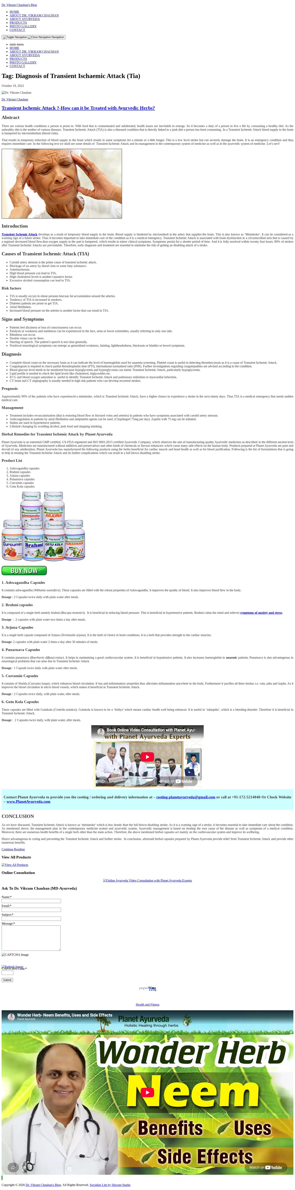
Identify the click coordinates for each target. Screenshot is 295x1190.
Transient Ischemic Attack (19, 234)
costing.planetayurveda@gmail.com (185, 797)
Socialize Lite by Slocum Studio (110, 1185)
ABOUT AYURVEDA (25, 19)
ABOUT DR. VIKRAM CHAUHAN (34, 15)
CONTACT (17, 30)
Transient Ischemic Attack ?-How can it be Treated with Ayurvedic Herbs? (78, 108)
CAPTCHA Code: (14, 968)
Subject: (7, 914)
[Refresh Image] (12, 966)
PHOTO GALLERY (23, 26)
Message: (8, 923)
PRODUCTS (18, 22)
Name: (7, 897)
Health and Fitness (147, 1004)
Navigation (57, 37)
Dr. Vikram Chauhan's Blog (19, 5)
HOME (14, 11)
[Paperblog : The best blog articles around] (148, 991)
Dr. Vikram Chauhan (15, 99)
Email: (6, 906)
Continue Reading (13, 849)
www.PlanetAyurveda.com (28, 801)
